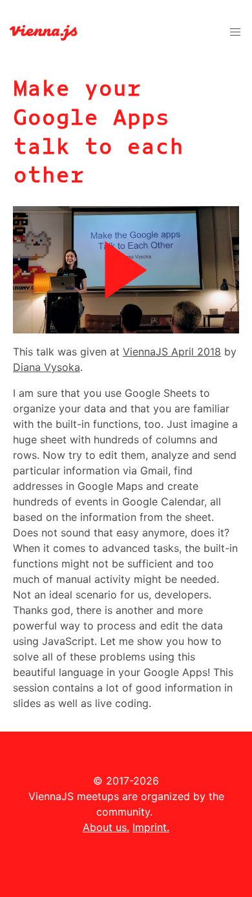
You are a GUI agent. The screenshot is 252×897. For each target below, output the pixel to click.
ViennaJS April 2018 (172, 351)
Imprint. (150, 827)
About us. (106, 827)
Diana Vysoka (46, 367)
